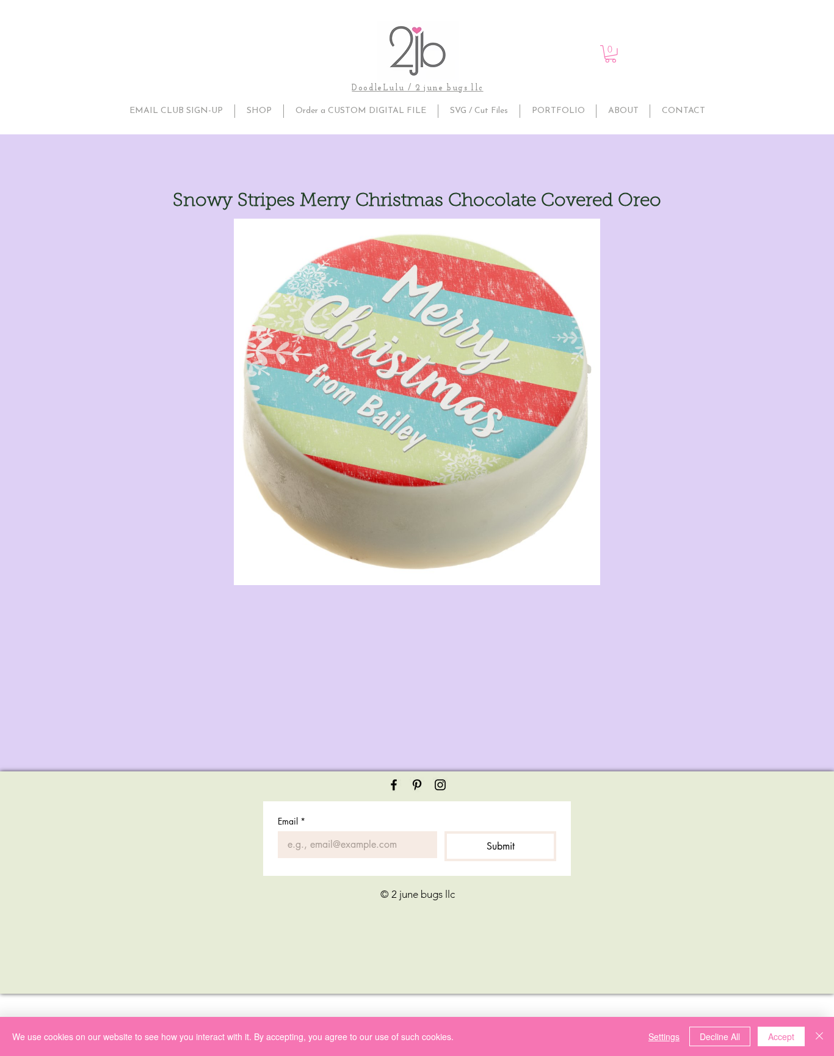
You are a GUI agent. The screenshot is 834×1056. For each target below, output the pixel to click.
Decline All (720, 1036)
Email (291, 821)
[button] (610, 54)
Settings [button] (664, 1036)
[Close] (819, 1036)
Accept (781, 1036)
